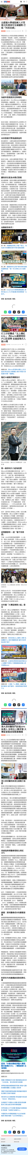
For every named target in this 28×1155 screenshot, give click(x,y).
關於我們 (3, 1141)
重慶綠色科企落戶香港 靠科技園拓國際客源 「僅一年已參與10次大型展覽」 (14, 269)
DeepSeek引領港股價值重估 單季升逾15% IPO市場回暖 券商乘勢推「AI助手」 (14, 292)
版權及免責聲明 (17, 1139)
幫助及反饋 (16, 1141)
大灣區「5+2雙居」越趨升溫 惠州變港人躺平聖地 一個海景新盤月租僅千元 (14, 686)
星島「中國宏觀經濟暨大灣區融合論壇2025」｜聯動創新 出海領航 (13, 1066)
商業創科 (3, 344)
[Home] (7, 1)
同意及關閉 (21, 1149)
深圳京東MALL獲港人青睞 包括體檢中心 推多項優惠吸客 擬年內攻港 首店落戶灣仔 (13, 640)
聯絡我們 (3, 1139)
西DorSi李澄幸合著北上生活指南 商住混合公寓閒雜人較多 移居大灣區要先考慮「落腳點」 (13, 372)
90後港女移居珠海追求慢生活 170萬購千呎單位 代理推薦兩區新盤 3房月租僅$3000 (14, 663)
